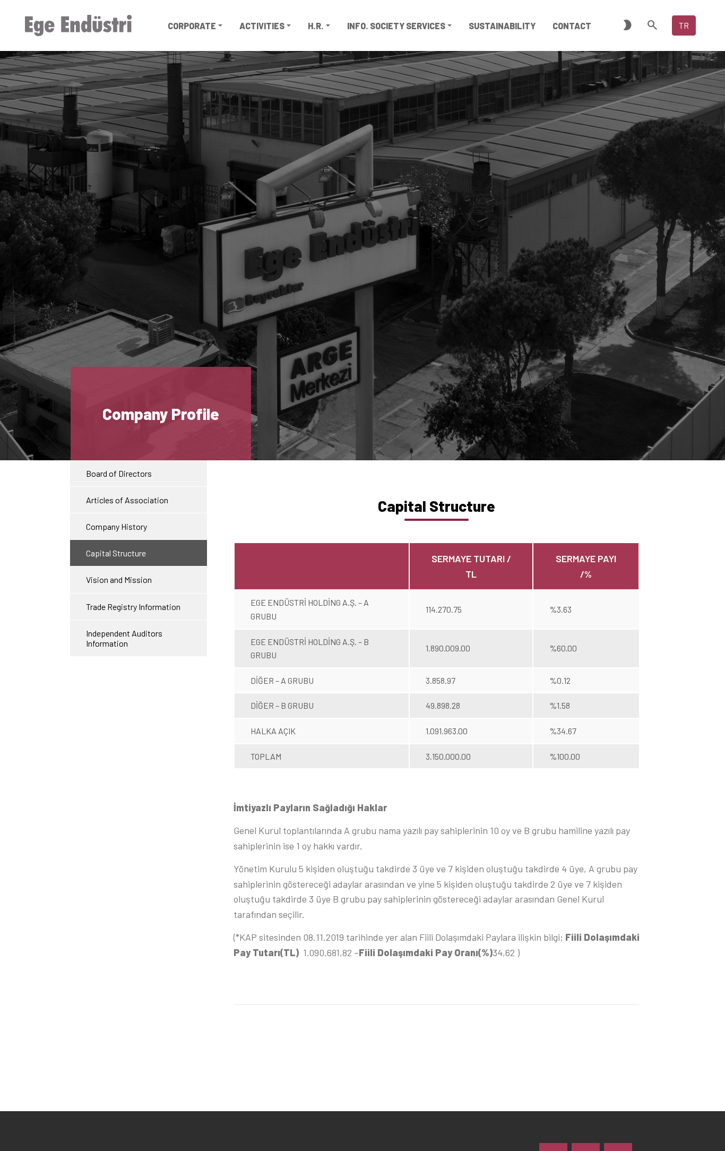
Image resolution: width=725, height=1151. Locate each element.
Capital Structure (116, 553)
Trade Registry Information (133, 607)
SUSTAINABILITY (502, 26)
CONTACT (572, 26)
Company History (116, 527)
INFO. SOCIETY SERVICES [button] (396, 26)
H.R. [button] (316, 26)
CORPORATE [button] (192, 26)
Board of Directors (119, 473)
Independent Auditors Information (124, 638)
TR (684, 25)
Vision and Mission (119, 580)
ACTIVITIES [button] (261, 26)
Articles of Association (127, 500)
